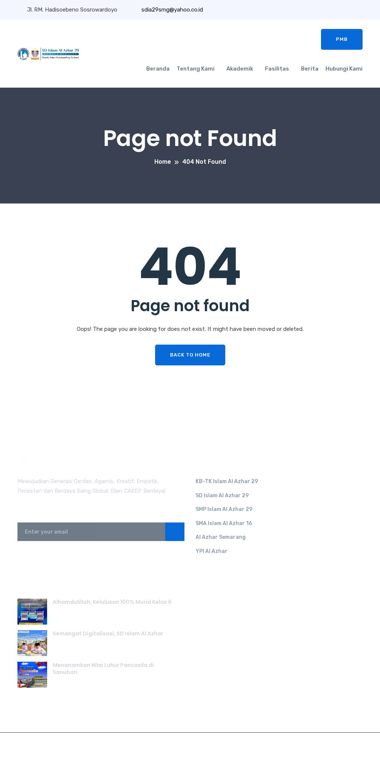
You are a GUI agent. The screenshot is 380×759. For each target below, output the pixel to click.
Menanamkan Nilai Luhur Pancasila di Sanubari (103, 668)
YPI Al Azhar (211, 551)
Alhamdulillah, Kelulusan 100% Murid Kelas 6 (112, 602)
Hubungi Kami (344, 68)
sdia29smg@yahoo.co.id (171, 9)
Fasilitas (277, 68)
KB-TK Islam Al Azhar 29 (227, 481)
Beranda (158, 68)
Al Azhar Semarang (221, 537)
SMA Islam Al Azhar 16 (224, 523)
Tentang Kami (195, 68)
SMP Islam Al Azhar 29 (224, 509)
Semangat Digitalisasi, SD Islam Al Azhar (108, 633)
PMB (342, 39)
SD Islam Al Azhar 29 (222, 495)
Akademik (239, 68)
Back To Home (190, 355)
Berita (309, 68)
